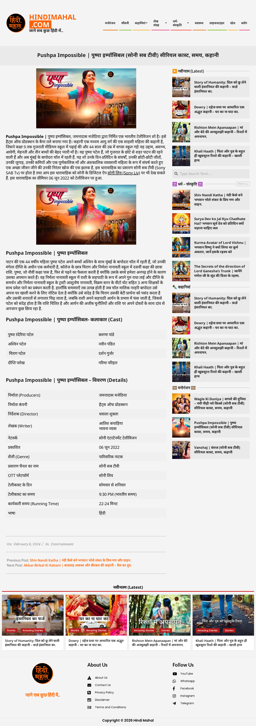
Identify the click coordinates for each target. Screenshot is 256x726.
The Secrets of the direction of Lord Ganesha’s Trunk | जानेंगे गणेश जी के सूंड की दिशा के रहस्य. (219, 271)
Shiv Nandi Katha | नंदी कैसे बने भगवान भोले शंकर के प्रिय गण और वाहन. (80, 560)
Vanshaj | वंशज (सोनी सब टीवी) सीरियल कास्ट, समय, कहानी (217, 449)
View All (243, 183)
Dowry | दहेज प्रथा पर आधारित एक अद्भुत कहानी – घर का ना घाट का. (219, 109)
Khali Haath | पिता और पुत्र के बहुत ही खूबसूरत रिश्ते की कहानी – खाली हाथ (219, 156)
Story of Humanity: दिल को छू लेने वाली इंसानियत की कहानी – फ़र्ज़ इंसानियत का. (220, 87)
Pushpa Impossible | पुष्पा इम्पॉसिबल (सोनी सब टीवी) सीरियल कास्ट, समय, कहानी (218, 427)
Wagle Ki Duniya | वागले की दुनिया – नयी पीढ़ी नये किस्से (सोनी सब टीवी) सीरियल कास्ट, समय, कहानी (220, 403)
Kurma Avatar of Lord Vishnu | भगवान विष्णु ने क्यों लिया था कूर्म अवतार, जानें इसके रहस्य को (220, 247)
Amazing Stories (33, 630)
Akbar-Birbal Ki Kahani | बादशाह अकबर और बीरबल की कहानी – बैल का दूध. (78, 565)
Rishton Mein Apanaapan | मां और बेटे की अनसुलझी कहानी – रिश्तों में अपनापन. (220, 132)
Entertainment (62, 544)
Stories (11, 630)
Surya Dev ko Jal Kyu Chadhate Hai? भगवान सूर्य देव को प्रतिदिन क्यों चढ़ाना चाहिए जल (219, 223)
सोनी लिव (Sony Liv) (124, 173)
